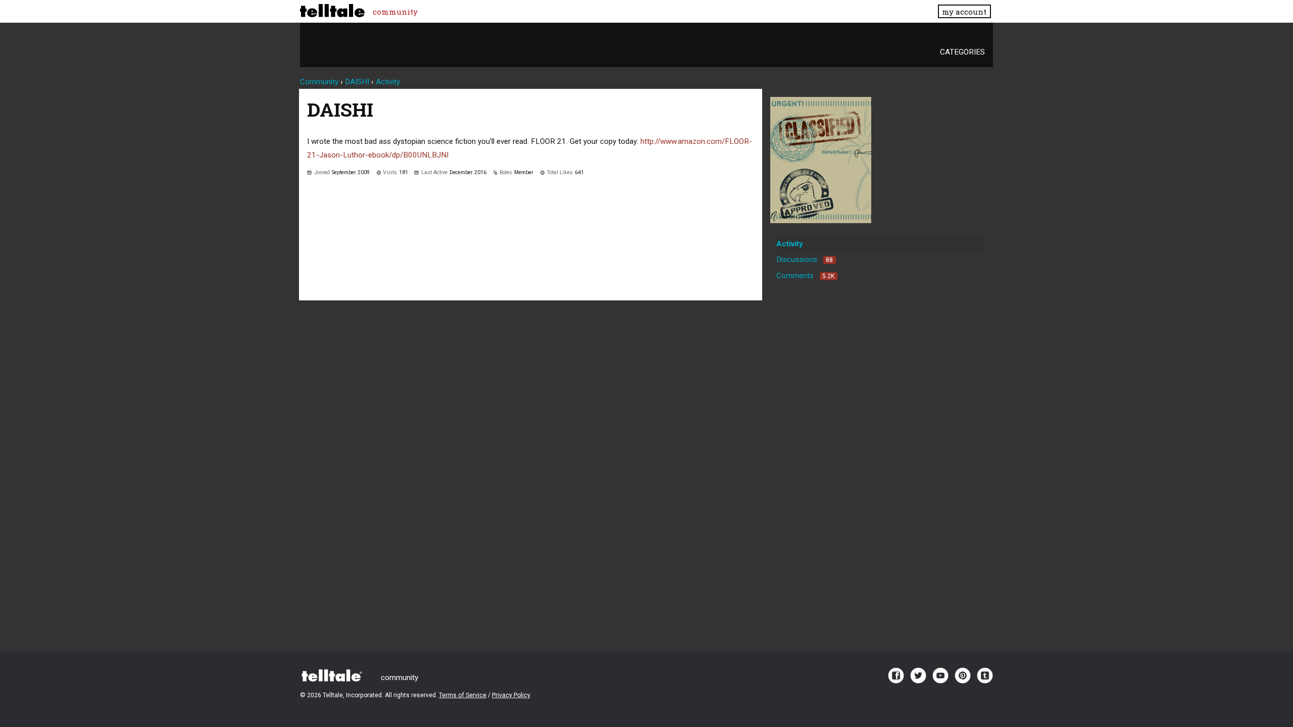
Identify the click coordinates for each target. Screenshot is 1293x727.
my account (964, 12)
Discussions (804, 259)
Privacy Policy (511, 695)
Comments (805, 275)
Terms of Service (462, 695)
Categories (962, 52)
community (395, 12)
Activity (789, 243)
